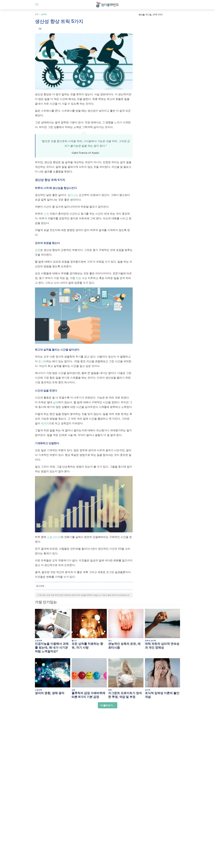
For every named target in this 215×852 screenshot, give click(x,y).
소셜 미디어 (54, 536)
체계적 (45, 423)
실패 (55, 402)
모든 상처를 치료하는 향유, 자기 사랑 (87, 645)
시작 (46, 213)
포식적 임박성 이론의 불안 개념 (162, 695)
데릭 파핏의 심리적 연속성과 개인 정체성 (162, 645)
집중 (37, 249)
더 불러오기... (107, 705)
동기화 (42, 361)
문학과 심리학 (150, 640)
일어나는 (73, 194)
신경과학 (38, 640)
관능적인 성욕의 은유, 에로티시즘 (124, 645)
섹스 (110, 640)
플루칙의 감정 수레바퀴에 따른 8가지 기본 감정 (88, 695)
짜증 (78, 278)
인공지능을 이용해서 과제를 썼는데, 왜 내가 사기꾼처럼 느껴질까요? (52, 647)
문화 (36, 14)
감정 (73, 690)
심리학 (43, 14)
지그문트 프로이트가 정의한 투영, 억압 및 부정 (125, 695)
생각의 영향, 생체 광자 (49, 693)
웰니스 (74, 640)
